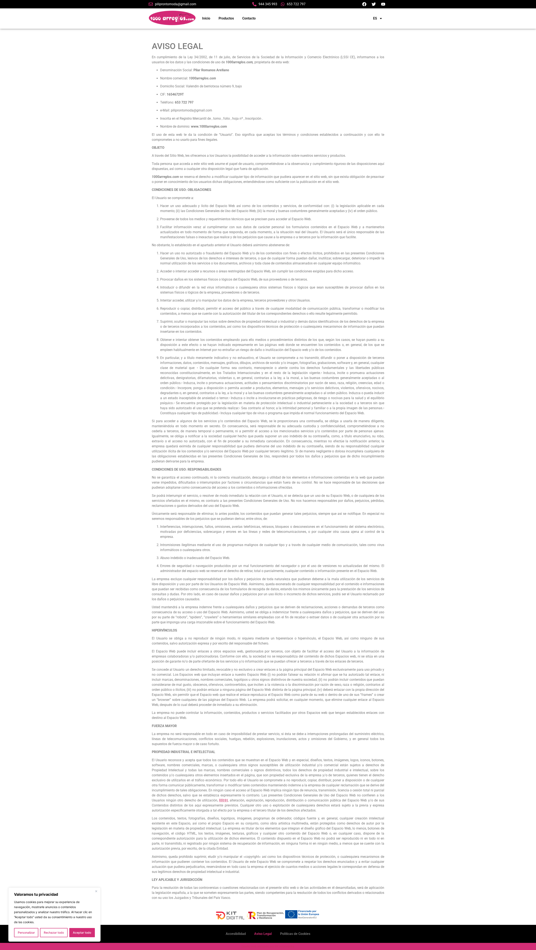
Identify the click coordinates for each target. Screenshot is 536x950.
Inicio (206, 18)
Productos (226, 18)
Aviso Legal (263, 934)
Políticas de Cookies (295, 934)
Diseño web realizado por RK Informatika (268, 946)
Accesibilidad (236, 934)
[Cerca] (96, 891)
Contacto (249, 18)
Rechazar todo (54, 932)
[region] (54, 915)
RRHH (223, 800)
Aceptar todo (82, 932)
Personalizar (26, 932)
